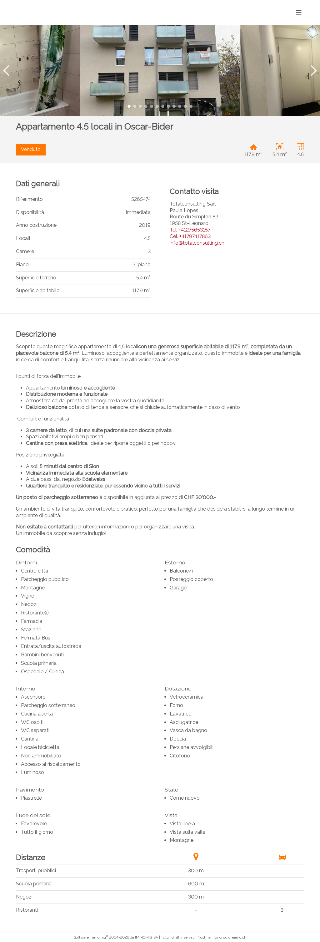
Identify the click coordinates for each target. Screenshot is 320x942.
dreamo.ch (237, 937)
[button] (6, 70)
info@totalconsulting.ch (197, 243)
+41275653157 (190, 230)
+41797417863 (190, 236)
